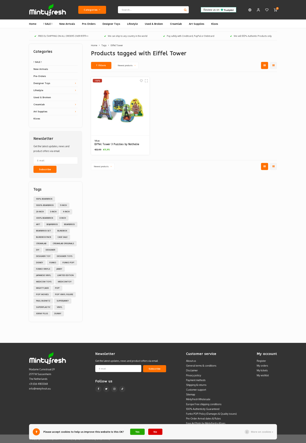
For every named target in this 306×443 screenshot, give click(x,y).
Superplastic (43, 307)
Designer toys (64, 256)
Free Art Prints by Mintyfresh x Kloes (205, 423)
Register (261, 360)
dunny (57, 313)
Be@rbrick (52, 224)
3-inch (53, 211)
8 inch (63, 218)
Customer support (196, 389)
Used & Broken (154, 23)
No (155, 431)
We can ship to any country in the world (127, 36)
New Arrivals (67, 23)
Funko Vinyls (43, 269)
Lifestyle (132, 23)
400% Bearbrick (44, 218)
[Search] (185, 9)
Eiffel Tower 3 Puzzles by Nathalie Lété (117, 144)
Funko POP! (68, 262)
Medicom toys (44, 281)
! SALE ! (47, 23)
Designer (50, 250)
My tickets (262, 370)
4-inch (66, 211)
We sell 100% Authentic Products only (253, 36)
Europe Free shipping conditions (204, 404)
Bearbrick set (43, 230)
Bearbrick (69, 224)
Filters (102, 65)
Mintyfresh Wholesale (198, 399)
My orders (262, 365)
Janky (59, 269)
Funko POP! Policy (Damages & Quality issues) (211, 413)
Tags (103, 45)
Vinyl (59, 307)
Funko (52, 262)
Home (32, 23)
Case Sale (62, 237)
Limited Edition (65, 275)
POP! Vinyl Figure (64, 294)
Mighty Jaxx (42, 288)
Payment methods (196, 380)
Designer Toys (111, 23)
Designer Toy (43, 256)
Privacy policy (193, 375)
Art (38, 224)
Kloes (214, 23)
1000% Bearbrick (45, 205)
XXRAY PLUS (42, 313)
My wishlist (263, 375)
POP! (57, 288)
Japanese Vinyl (43, 275)
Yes (137, 431)
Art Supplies (196, 23)
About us (191, 360)
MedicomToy (65, 281)
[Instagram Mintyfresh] (114, 389)
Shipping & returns (196, 384)
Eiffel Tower (117, 45)
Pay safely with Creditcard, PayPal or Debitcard (190, 36)
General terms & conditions (201, 365)
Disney (39, 262)
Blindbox (62, 230)
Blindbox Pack (43, 237)
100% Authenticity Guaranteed (202, 408)
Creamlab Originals (63, 243)
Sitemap (190, 394)
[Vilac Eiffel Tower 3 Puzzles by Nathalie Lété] (120, 106)
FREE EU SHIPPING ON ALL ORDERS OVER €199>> (63, 36)
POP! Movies (42, 294)
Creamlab (176, 23)
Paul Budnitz (43, 301)
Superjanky (63, 301)
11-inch (63, 205)
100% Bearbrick (44, 199)
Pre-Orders (88, 23)
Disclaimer (192, 370)
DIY (37, 250)
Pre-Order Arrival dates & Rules (203, 418)
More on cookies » (262, 431)
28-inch (40, 211)
